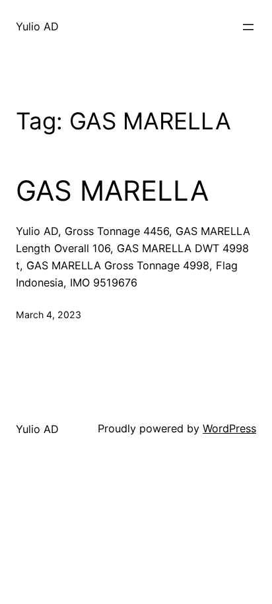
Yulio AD (37, 26)
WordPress (229, 428)
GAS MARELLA (112, 190)
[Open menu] (248, 27)
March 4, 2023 (48, 314)
